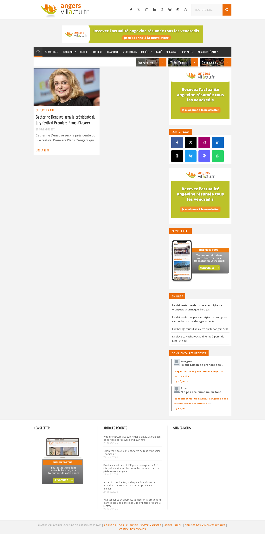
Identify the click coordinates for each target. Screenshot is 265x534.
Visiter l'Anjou (173, 525)
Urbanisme (172, 52)
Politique (97, 52)
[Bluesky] (170, 10)
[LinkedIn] (154, 10)
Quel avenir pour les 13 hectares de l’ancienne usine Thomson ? (131, 452)
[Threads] (162, 10)
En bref (50, 110)
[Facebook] (131, 10)
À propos (110, 525)
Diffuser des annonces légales (205, 525)
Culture (84, 52)
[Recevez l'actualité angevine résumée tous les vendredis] (132, 34)
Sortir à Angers (150, 525)
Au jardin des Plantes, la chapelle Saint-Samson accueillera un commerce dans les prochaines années (129, 485)
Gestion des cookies (132, 529)
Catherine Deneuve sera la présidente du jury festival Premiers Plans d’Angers (65, 120)
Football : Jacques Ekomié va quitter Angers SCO (200, 329)
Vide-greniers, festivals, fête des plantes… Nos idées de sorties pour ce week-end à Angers (131, 438)
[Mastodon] (178, 10)
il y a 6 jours (181, 408)
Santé (159, 52)
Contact (186, 52)
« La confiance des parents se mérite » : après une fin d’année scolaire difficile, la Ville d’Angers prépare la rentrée (132, 503)
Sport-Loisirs (130, 52)
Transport (112, 52)
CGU (121, 525)
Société (145, 52)
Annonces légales (207, 52)
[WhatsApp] (185, 10)
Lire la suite (42, 150)
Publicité (132, 525)
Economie (68, 52)
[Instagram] (147, 10)
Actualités (50, 52)
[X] (139, 10)
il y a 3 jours (181, 381)
